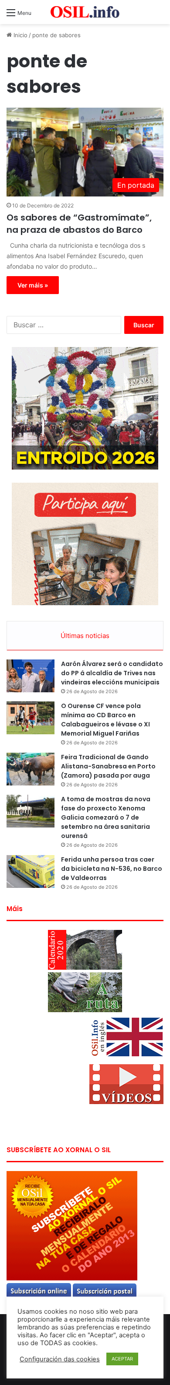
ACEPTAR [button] (122, 1359)
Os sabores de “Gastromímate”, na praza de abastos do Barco (79, 223)
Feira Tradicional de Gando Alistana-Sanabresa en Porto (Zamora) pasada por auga (108, 766)
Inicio (19, 35)
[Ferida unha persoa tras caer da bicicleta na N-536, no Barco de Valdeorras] (30, 871)
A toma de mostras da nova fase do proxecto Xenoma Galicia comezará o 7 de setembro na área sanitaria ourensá (105, 817)
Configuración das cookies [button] (60, 1359)
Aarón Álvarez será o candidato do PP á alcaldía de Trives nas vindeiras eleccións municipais (112, 673)
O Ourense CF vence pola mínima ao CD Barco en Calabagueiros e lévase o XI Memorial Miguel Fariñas (105, 719)
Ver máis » (32, 285)
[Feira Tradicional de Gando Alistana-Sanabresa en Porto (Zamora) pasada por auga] (30, 769)
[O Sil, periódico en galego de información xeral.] (85, 12)
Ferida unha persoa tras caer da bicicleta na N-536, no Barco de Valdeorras (111, 868)
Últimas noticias (85, 635)
